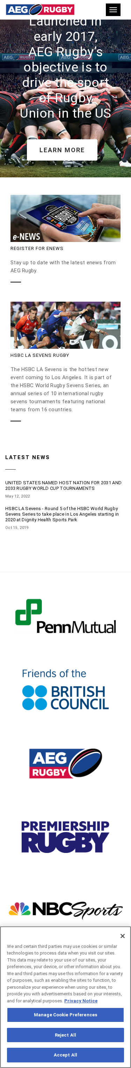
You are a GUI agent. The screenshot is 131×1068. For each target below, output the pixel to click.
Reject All (65, 1035)
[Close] (122, 936)
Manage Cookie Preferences (65, 1014)
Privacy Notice (80, 1000)
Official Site (65, 622)
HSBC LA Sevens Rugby (39, 355)
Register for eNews (37, 248)
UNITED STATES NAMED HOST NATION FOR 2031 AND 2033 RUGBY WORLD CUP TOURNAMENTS (63, 485)
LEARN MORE (62, 150)
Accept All (65, 1055)
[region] (65, 997)
